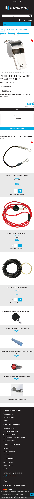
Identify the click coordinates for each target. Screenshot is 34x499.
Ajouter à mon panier (17, 128)
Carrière (5, 420)
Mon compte (6, 448)
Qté (12, 191)
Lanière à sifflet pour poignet (17, 287)
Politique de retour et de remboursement (14, 437)
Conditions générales (9, 428)
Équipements (11, 33)
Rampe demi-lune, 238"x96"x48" (17, 399)
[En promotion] (32, 40)
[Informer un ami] (17, 109)
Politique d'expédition (9, 434)
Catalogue (3, 33)
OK (32, 494)
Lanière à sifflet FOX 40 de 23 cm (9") (17, 175)
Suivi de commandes (9, 451)
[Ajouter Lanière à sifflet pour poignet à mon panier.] (20, 299)
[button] (28, 20)
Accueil (15, 1)
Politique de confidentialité (10, 431)
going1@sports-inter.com (10, 476)
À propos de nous (8, 414)
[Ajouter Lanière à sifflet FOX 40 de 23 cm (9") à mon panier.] (20, 191)
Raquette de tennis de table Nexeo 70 (17, 328)
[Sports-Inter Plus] (17, 8)
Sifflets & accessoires (23, 33)
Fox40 (17, 178)
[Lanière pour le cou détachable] (17, 214)
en (20, 1)
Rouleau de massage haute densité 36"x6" (17, 376)
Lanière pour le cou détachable (17, 233)
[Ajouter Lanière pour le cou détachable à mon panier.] (20, 245)
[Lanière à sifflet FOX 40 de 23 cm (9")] (17, 156)
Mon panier (6, 455)
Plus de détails (24, 497)
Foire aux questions (8, 417)
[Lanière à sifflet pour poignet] (17, 269)
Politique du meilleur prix (10, 440)
